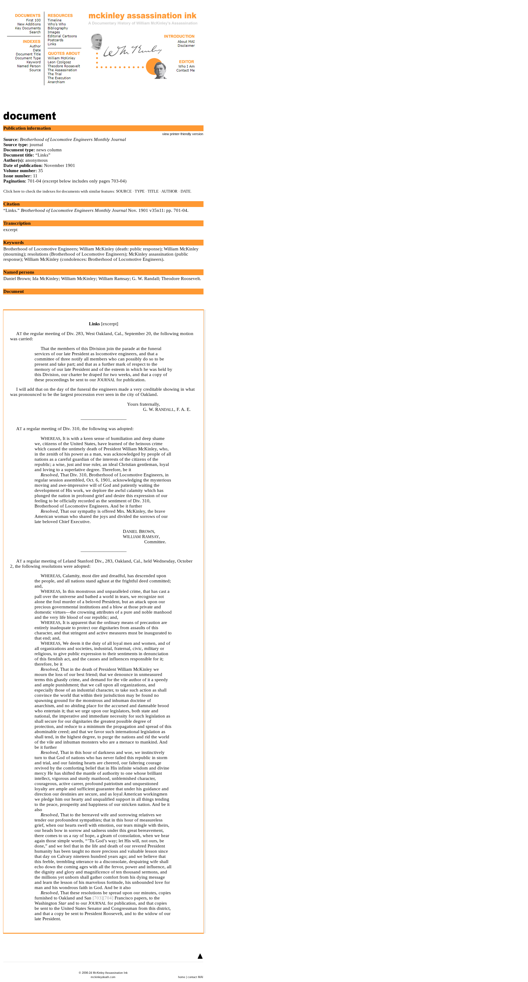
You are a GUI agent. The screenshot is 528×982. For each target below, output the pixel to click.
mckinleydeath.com (103, 977)
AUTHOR (169, 191)
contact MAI (195, 977)
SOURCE (124, 191)
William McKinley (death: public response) (120, 248)
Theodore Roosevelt (180, 278)
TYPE (140, 191)
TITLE (153, 191)
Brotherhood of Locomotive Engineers (40, 248)
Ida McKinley (45, 278)
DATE (186, 191)
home (181, 977)
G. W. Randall (145, 278)
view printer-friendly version (182, 134)
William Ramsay (114, 278)
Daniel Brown (16, 278)
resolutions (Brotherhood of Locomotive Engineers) (77, 254)
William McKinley (78, 278)
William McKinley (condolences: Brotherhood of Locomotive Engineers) (93, 259)
